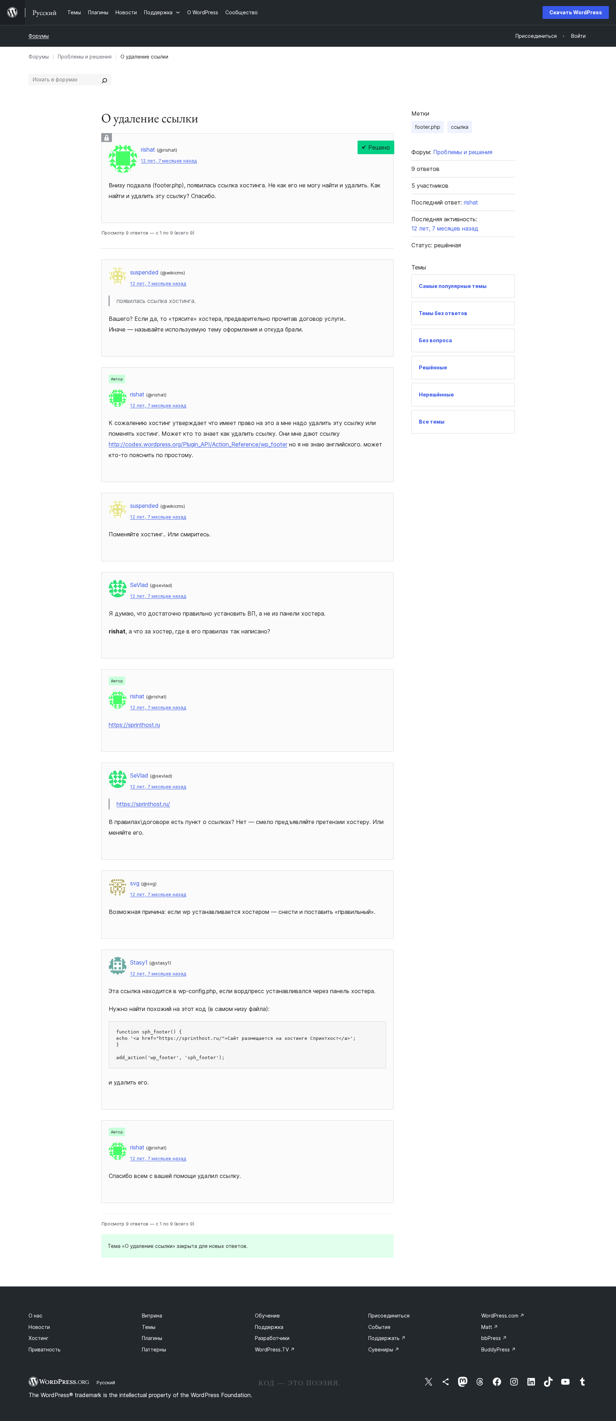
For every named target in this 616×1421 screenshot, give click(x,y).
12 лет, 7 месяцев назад (169, 160)
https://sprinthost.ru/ (143, 804)
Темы (148, 1327)
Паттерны (154, 1349)
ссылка (459, 127)
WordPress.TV (275, 1349)
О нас (35, 1316)
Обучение (267, 1316)
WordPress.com (502, 1316)
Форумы (39, 36)
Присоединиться (389, 1316)
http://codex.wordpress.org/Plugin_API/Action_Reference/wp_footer (198, 444)
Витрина (152, 1316)
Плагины (152, 1338)
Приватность (45, 1349)
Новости (39, 1327)
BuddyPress (498, 1349)
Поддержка (269, 1327)
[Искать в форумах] (104, 79)
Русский (106, 1382)
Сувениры (383, 1349)
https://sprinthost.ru (134, 724)
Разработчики (272, 1338)
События (379, 1327)
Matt (489, 1327)
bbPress (494, 1338)
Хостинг (38, 1338)
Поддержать (387, 1338)
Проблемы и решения (85, 57)
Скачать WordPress (575, 12)
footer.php (427, 127)
